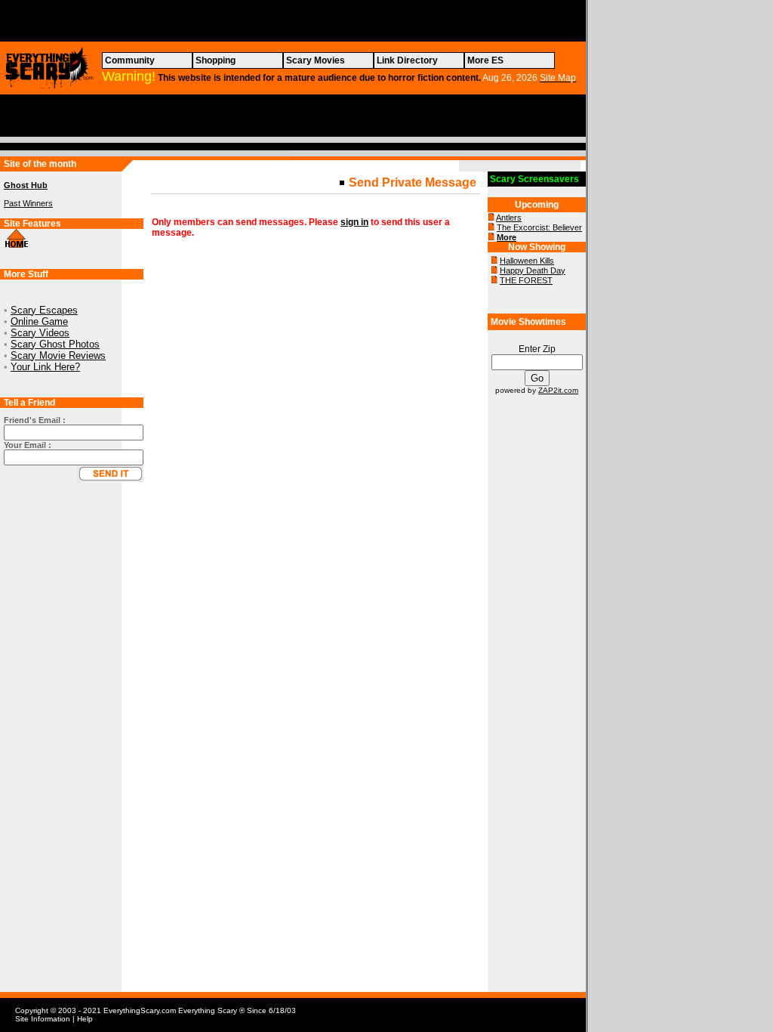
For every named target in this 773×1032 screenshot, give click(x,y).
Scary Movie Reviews (58, 355)
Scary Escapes (44, 310)
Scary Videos (40, 332)
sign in (354, 222)
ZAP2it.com (558, 390)
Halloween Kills (527, 260)
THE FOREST (526, 280)
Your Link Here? (45, 366)
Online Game (39, 321)
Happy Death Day (532, 270)
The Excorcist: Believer (539, 227)
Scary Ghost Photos (55, 344)
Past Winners (28, 203)
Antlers (509, 217)
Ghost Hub (26, 185)
